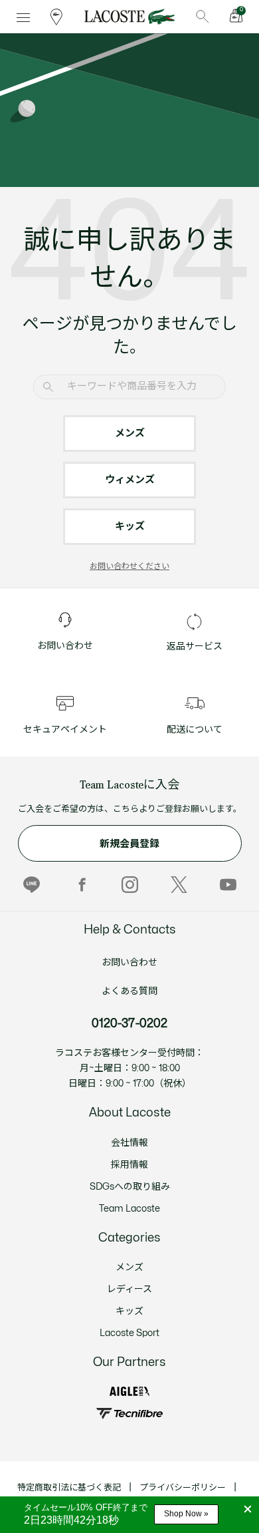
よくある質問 (129, 991)
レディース (129, 1289)
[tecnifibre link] (129, 1414)
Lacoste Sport (129, 1333)
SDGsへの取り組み (130, 1186)
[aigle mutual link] (129, 1392)
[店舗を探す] (56, 16)
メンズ (130, 433)
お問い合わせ (129, 962)
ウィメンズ (130, 480)
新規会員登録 (129, 844)
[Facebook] (80, 884)
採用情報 (129, 1164)
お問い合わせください (129, 566)
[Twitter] (179, 884)
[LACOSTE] (129, 16)
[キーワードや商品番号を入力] (202, 16)
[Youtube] (228, 884)
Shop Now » (186, 1513)
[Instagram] (130, 884)
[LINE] (31, 884)
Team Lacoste (129, 1208)
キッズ (130, 527)
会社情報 (129, 1142)
